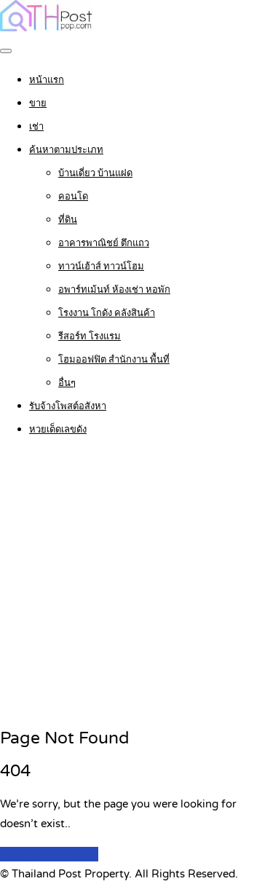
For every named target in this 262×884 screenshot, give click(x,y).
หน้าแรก (46, 80)
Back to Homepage (49, 854)
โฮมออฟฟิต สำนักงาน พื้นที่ (114, 360)
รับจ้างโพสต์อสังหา (67, 406)
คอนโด (73, 196)
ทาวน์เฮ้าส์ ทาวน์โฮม (101, 266)
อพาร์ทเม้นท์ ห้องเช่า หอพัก (114, 290)
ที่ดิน (67, 220)
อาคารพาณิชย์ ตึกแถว (103, 243)
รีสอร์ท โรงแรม (89, 336)
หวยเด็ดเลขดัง (58, 429)
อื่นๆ (67, 383)
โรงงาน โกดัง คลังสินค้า (106, 313)
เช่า (36, 127)
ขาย (38, 103)
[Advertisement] (131, 583)
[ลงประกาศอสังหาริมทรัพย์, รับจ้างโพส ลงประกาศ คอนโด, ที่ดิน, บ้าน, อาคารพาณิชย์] (46, 27)
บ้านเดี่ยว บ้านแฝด (95, 173)
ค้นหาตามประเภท (66, 150)
